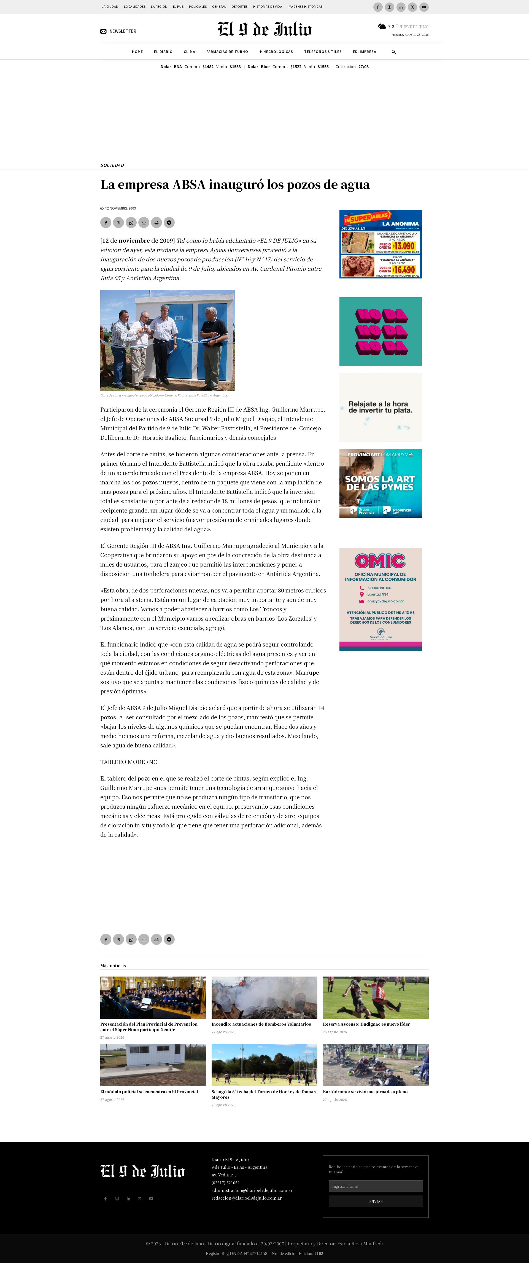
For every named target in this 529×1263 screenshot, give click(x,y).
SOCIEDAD (112, 165)
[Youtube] (424, 7)
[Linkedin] (401, 7)
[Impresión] (156, 222)
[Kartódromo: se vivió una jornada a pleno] (376, 1065)
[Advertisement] (264, 121)
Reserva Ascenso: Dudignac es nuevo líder (366, 1024)
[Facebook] (378, 7)
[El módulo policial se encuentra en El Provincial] (153, 1065)
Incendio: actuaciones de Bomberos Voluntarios (261, 1024)
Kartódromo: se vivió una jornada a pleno (365, 1091)
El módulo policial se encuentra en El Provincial (149, 1091)
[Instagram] (389, 7)
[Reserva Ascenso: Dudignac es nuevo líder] (376, 998)
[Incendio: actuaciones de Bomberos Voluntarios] (264, 998)
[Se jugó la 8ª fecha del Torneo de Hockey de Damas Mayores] (264, 1065)
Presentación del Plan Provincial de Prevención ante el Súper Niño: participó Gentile (149, 1026)
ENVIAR (376, 1201)
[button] (394, 52)
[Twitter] (412, 7)
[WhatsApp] (131, 222)
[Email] (143, 222)
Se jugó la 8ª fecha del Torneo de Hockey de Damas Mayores (264, 1094)
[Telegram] (169, 222)
